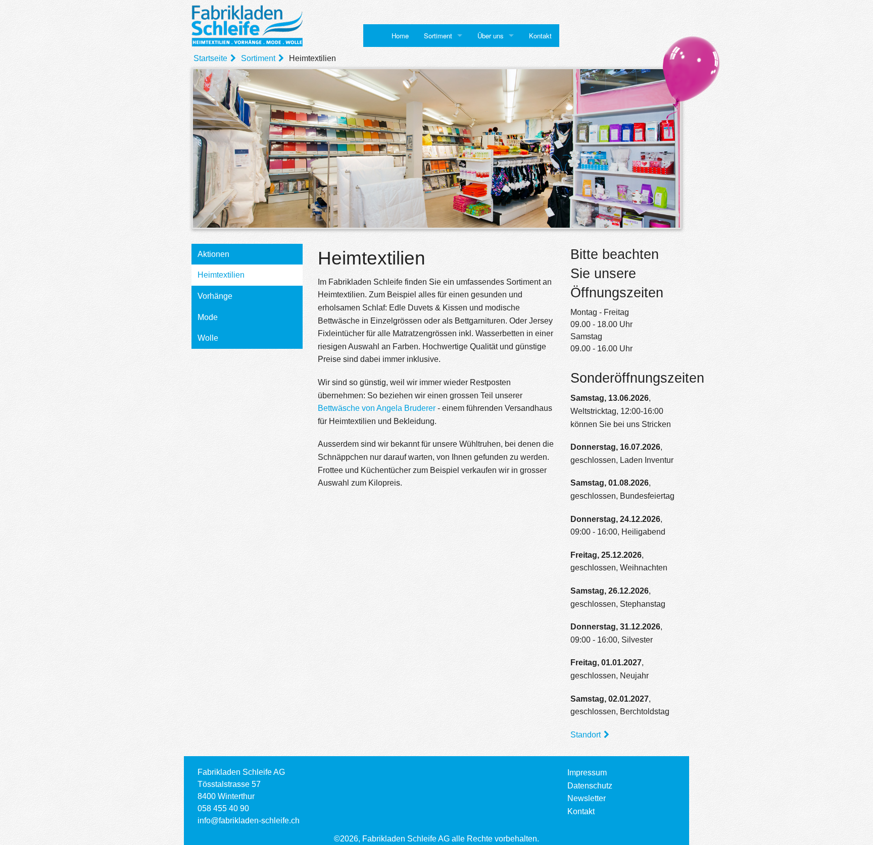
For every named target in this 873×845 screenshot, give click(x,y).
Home (400, 35)
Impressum (587, 772)
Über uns (490, 35)
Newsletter (586, 798)
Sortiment (438, 35)
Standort (585, 734)
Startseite (210, 58)
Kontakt (540, 35)
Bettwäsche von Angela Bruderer (376, 408)
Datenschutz (589, 785)
